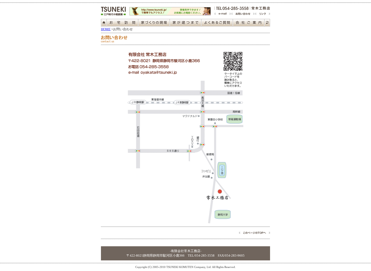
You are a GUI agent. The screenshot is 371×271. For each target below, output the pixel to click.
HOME (106, 29)
